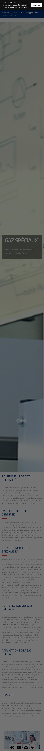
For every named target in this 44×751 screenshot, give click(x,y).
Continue (36, 5)
